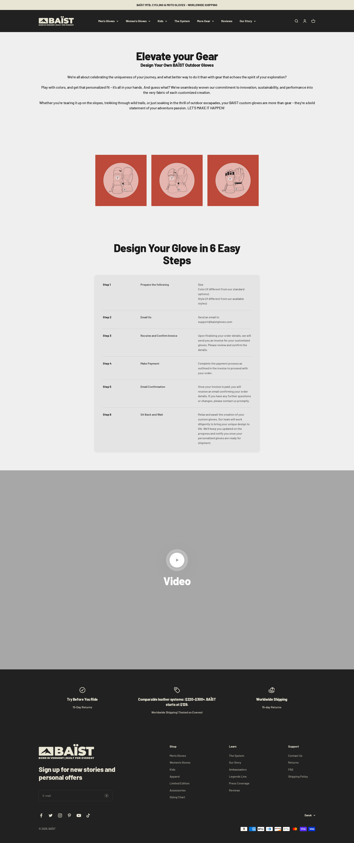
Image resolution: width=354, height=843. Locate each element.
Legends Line (238, 776)
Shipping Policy (298, 776)
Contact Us (295, 755)
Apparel (175, 776)
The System (182, 21)
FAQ (290, 769)
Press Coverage (239, 783)
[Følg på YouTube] (78, 815)
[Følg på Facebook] (41, 815)
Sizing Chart (177, 797)
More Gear (203, 21)
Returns (293, 762)
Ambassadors (238, 769)
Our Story (246, 21)
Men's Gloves (106, 21)
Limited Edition (180, 783)
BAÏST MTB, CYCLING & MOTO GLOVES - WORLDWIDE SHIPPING (177, 5)
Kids (160, 21)
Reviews (226, 21)
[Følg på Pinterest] (69, 815)
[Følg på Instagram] (60, 815)
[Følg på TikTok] (88, 815)
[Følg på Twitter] (50, 815)
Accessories (178, 790)
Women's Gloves (136, 21)
